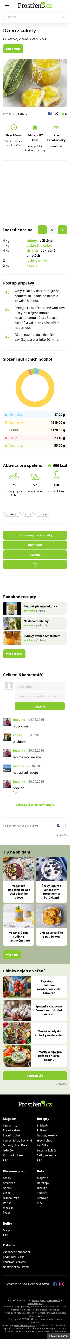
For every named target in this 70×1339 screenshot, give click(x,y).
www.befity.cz (35, 1303)
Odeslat (40, 706)
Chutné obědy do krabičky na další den (49, 1033)
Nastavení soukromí (16, 1267)
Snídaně (42, 1125)
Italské (7, 1203)
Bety (40, 1171)
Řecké (6, 1213)
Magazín (9, 1119)
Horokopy (43, 1183)
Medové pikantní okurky (40, 606)
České (28, 514)
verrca (18, 735)
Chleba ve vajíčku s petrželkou (51, 934)
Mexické (8, 1208)
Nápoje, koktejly (47, 1135)
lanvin (22, 114)
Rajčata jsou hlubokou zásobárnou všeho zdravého (49, 987)
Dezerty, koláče (46, 1150)
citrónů (32, 250)
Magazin (42, 1178)
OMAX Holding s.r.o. (24, 1325)
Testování (43, 1198)
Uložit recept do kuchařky (35, 535)
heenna (19, 766)
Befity (7, 1223)
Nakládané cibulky (36, 621)
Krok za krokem (13, 1155)
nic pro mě (21, 726)
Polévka (42, 1130)
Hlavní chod (44, 1140)
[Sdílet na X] (56, 114)
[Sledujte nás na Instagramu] (64, 826)
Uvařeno (35, 554)
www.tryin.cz (39, 1300)
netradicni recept (25, 772)
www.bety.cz (53, 1300)
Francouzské (11, 1198)
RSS (5, 1160)
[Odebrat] (62, 229)
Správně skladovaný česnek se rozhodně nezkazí (49, 1010)
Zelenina (42, 514)
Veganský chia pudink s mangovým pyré (19, 936)
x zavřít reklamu (58, 1336)
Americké (9, 1183)
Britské (7, 1188)
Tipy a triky (10, 1125)
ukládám (19, 742)
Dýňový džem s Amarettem (42, 636)
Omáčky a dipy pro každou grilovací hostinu (49, 1056)
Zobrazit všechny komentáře (35, 804)
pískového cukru (39, 245)
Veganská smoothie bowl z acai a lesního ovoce (19, 891)
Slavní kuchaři (12, 1135)
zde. (40, 1315)
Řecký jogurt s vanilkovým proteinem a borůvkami (51, 891)
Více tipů (12, 955)
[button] (62, 16)
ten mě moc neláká (27, 757)
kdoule (31, 265)
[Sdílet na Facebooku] (50, 114)
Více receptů (14, 654)
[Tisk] (35, 564)
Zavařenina (12, 514)
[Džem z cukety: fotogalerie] (35, 83)
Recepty (43, 1119)
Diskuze (42, 1188)
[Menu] (7, 7)
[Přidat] (42, 229)
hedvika (19, 720)
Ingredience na (17, 230)
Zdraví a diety (12, 1130)
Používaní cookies (14, 1262)
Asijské (7, 1178)
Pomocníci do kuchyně (17, 1140)
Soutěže (42, 1193)
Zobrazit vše (35, 1076)
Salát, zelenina (46, 1155)
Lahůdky (42, 1145)
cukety (31, 240)
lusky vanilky (36, 260)
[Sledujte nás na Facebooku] (59, 826)
